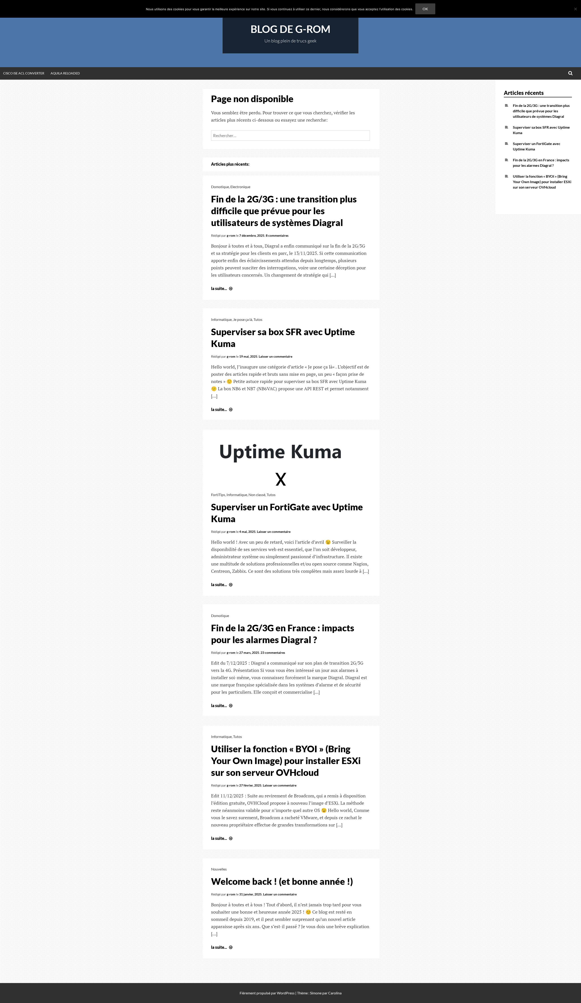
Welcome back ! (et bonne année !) (282, 881)
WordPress (286, 993)
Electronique (240, 186)
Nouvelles (219, 869)
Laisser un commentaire (275, 356)
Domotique (220, 186)
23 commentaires (273, 652)
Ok (425, 9)
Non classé (257, 494)
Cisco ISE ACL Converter (23, 73)
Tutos (258, 319)
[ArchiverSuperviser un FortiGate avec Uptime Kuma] (281, 484)
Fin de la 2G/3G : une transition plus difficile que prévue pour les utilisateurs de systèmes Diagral (284, 211)
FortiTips (218, 494)
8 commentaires (277, 235)
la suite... (222, 288)
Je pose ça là (242, 319)
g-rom (231, 235)
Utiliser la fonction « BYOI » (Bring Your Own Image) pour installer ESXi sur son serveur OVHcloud (286, 760)
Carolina (335, 993)
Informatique (221, 319)
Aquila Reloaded (65, 73)
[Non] (575, 9)
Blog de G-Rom (290, 29)
